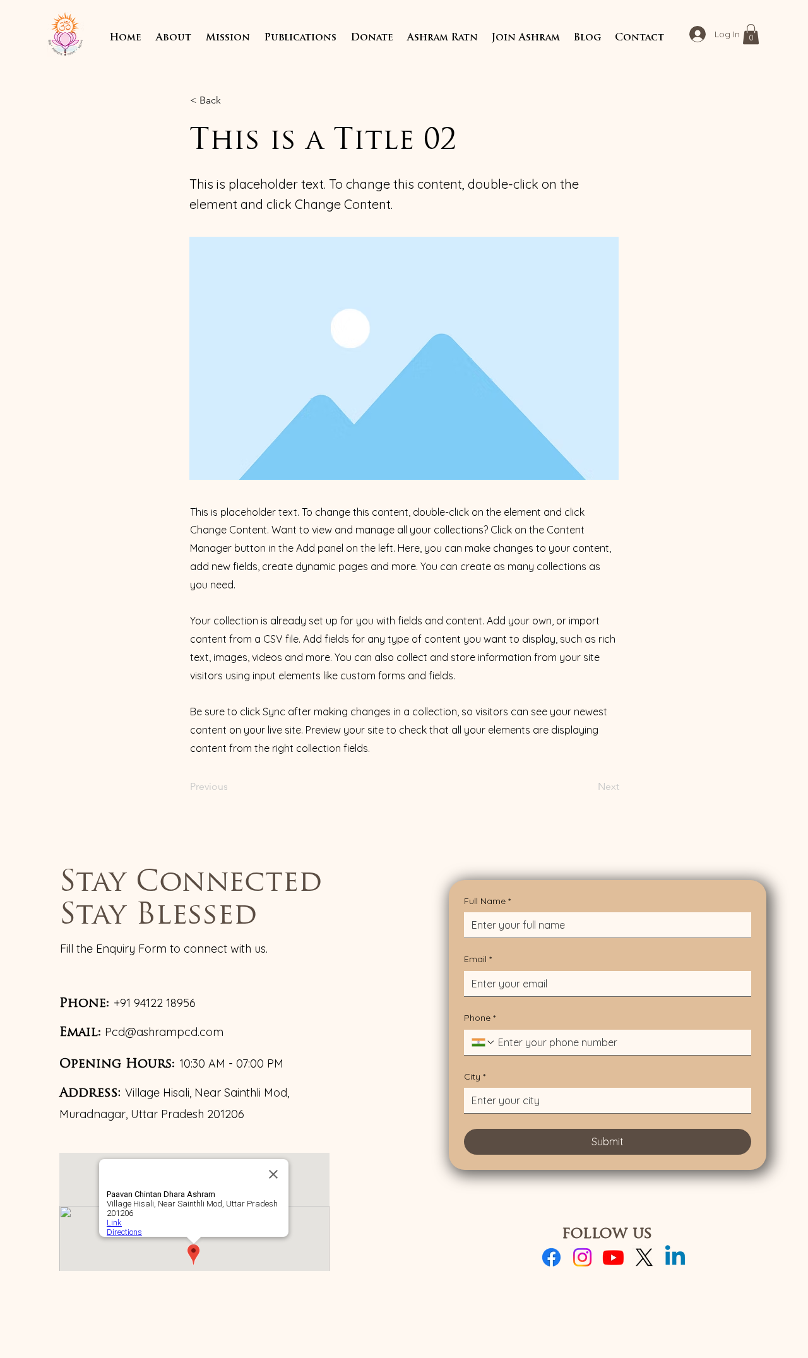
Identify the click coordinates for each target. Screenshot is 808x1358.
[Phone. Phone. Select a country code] (484, 1042)
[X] (644, 1257)
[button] (173, 38)
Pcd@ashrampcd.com (164, 1032)
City (474, 1076)
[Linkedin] (675, 1257)
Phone (480, 1017)
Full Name (487, 901)
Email (478, 959)
